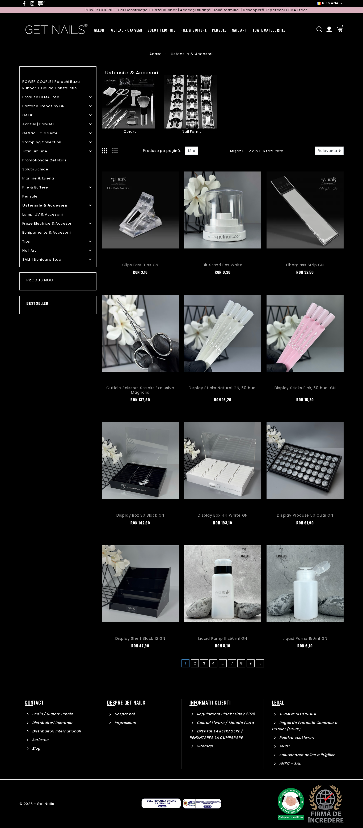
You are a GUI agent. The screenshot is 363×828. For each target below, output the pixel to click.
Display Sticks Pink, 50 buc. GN (305, 388)
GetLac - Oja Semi (39, 133)
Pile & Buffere (35, 187)
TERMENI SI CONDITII (297, 714)
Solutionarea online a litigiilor (306, 754)
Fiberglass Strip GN (305, 265)
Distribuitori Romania (51, 722)
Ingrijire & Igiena (38, 178)
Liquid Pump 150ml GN (305, 638)
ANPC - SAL (289, 763)
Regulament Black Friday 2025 (225, 714)
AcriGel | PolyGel (38, 124)
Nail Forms (192, 131)
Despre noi (124, 714)
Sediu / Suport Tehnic (52, 714)
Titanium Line (34, 151)
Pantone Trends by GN (43, 106)
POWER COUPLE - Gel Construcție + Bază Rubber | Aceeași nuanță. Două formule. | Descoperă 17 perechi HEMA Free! (173, 9)
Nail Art (29, 250)
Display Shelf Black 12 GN (140, 638)
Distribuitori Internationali (56, 731)
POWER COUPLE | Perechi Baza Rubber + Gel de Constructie (51, 85)
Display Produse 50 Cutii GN (305, 515)
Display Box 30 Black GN (140, 515)
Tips (26, 241)
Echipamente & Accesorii (46, 232)
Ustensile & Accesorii (44, 205)
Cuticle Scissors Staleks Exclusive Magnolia (140, 390)
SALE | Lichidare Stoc (41, 259)
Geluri (28, 115)
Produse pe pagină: (162, 150)
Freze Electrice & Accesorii (48, 223)
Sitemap (204, 746)
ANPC (284, 746)
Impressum (124, 722)
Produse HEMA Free (41, 97)
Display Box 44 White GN (223, 515)
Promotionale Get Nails (44, 160)
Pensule (30, 196)
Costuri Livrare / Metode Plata (225, 722)
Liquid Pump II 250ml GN (222, 638)
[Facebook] (25, 3)
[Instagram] (33, 3)
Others (130, 131)
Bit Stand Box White (223, 265)
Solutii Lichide (35, 169)
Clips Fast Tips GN (140, 265)
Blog (35, 748)
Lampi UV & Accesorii (42, 214)
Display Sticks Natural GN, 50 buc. (223, 388)
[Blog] (42, 3)
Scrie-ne (40, 739)
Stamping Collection (41, 142)
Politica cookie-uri (296, 737)
